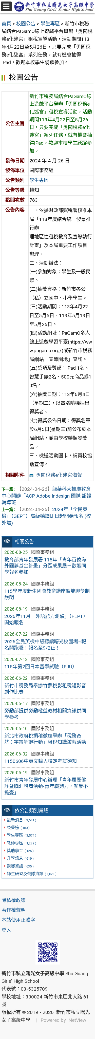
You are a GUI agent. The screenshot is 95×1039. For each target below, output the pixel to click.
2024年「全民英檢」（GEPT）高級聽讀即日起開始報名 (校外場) (46, 516)
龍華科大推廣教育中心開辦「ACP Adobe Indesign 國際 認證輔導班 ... (46, 496)
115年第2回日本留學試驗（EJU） (40, 667)
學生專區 (21, 835)
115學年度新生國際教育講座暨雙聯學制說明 (47, 594)
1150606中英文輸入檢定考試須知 (40, 761)
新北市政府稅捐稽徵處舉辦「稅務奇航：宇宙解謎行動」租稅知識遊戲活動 (45, 739)
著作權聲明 (14, 910)
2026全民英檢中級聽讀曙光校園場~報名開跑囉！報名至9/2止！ (45, 645)
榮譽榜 (18, 827)
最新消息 (21, 820)
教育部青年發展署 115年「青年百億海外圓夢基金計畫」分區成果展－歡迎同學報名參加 (45, 566)
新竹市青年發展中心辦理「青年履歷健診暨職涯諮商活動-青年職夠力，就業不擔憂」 (46, 786)
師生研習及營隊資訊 (31, 873)
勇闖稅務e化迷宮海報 (59, 475)
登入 (6, 930)
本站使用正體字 (18, 920)
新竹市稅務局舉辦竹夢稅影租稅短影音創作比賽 (45, 689)
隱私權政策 (14, 900)
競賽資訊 (20, 866)
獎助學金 (20, 850)
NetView (77, 1020)
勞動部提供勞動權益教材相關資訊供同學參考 (45, 714)
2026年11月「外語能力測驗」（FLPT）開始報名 (46, 619)
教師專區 (21, 843)
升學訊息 (20, 858)
